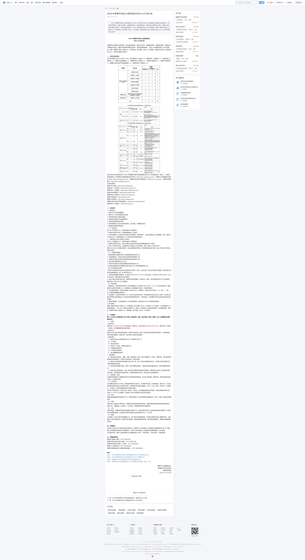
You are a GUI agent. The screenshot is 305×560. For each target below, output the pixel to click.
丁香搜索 (162, 533)
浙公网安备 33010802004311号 (164, 544)
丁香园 (154, 528)
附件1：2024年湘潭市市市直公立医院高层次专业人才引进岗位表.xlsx (128, 455)
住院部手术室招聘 (161, 510)
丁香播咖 (155, 533)
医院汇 (170, 532)
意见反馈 (109, 533)
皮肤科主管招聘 (112, 510)
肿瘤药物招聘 (140, 513)
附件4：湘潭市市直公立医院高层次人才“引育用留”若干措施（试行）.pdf (129, 461)
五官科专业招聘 (131, 510)
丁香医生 (155, 532)
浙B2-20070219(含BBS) (196, 544)
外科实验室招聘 (151, 510)
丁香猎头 (132, 528)
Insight (178, 528)
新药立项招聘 (141, 510)
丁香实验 (171, 533)
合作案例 (116, 530)
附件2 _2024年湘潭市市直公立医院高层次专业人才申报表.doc (126, 457)
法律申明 (109, 532)
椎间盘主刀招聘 (130, 513)
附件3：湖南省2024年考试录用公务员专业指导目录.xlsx (124, 459)
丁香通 (170, 530)
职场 (106, 8)
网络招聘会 (132, 532)
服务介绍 (116, 528)
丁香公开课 (163, 530)
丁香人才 (162, 532)
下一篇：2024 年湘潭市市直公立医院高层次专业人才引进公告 (124, 500)
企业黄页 (140, 532)
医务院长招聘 (111, 513)
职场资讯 (140, 530)
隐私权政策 (116, 532)
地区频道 (140, 528)
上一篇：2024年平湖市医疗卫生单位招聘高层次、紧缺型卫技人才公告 (127, 498)
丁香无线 (179, 530)
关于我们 (109, 528)
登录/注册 (298, 2)
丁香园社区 (163, 528)
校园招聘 (132, 533)
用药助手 (155, 530)
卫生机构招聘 (112, 8)
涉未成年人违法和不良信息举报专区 (152, 553)
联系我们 (109, 530)
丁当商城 (171, 528)
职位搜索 (132, 530)
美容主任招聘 (120, 513)
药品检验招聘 (121, 510)
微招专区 (140, 533)
